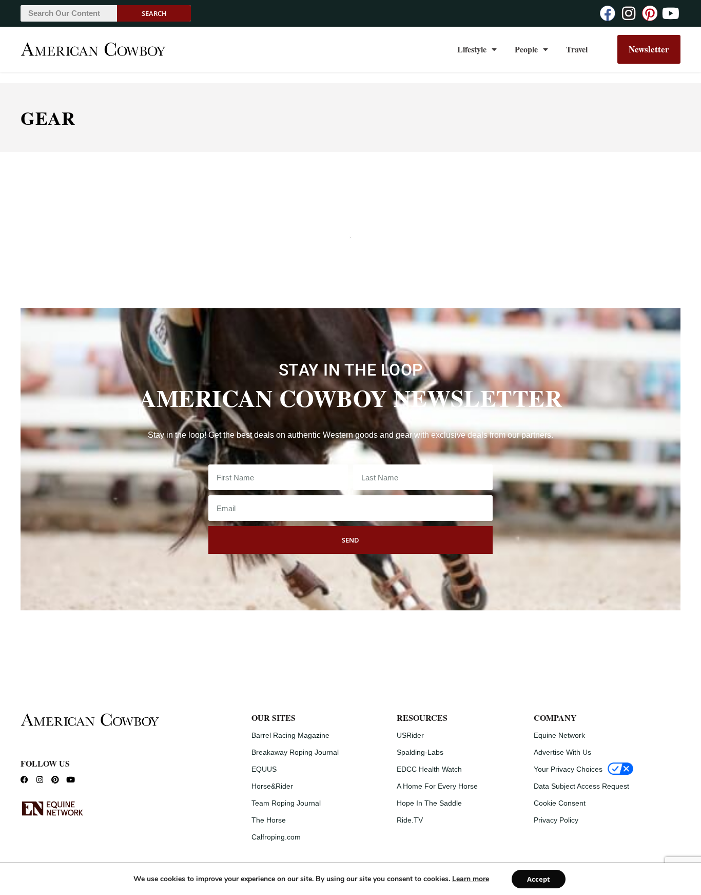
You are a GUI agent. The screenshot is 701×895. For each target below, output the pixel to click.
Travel (577, 49)
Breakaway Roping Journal (295, 752)
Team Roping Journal (286, 803)
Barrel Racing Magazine (290, 735)
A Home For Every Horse (437, 786)
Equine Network (559, 735)
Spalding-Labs (420, 752)
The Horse (268, 820)
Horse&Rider (272, 786)
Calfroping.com (276, 837)
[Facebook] (607, 13)
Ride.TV (410, 820)
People (526, 49)
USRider (410, 735)
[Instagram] (628, 13)
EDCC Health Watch (429, 769)
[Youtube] (670, 13)
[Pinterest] (649, 13)
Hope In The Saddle (429, 803)
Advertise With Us (562, 752)
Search (154, 13)
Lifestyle (471, 49)
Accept (538, 879)
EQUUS (264, 769)
